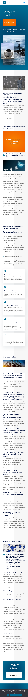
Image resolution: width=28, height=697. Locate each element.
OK (7, 695)
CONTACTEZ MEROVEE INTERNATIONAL (14, 674)
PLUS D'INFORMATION (9, 22)
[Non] (26, 693)
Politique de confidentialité (16, 695)
